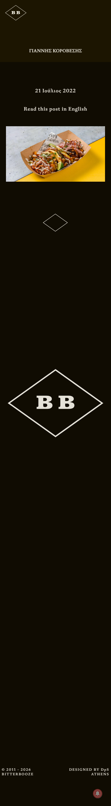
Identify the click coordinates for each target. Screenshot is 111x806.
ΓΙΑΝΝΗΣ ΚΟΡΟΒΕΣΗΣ (55, 51)
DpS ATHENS (100, 771)
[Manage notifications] (97, 793)
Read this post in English (55, 109)
